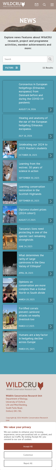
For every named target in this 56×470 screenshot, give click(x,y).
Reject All (28, 463)
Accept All (28, 446)
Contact (36, 4)
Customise (28, 454)
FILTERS (9, 67)
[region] (28, 446)
